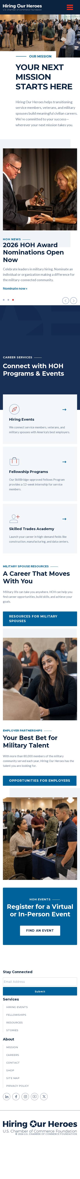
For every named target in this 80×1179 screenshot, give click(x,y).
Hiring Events (21, 420)
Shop (10, 1070)
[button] (65, 300)
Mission (12, 1047)
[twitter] (44, 1096)
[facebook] (16, 1096)
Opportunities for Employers (39, 780)
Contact (13, 1062)
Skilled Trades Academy (31, 529)
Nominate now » (15, 288)
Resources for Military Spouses (33, 619)
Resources (14, 1022)
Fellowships (16, 1014)
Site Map (12, 1078)
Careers (12, 1054)
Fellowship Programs (28, 472)
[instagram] (25, 1096)
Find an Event (40, 930)
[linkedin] (6, 1096)
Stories (12, 1030)
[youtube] (34, 1096)
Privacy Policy (17, 1085)
